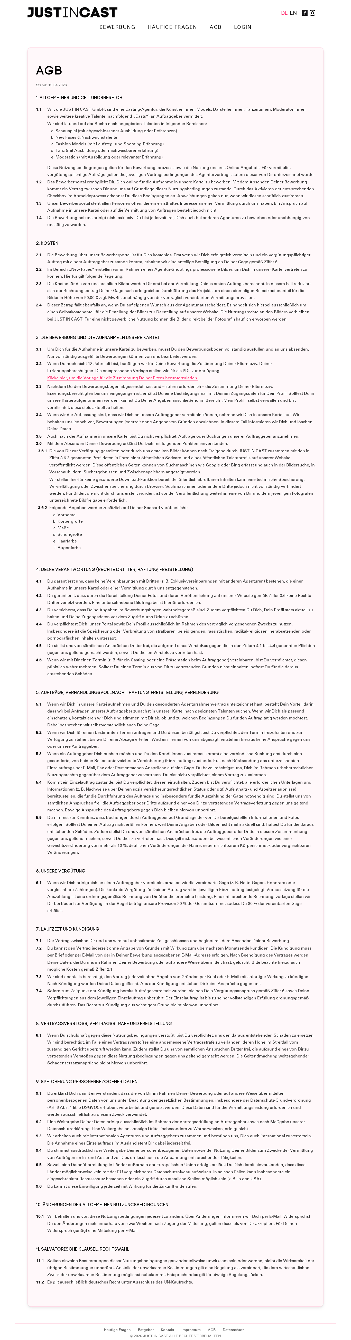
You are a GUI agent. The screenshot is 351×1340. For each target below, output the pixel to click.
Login (243, 27)
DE (284, 13)
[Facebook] (305, 13)
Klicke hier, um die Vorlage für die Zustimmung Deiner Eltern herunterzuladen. (122, 378)
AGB (216, 27)
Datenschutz (233, 1330)
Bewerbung (117, 27)
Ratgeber (146, 1330)
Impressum (191, 1330)
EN (293, 13)
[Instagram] (312, 13)
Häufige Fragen (173, 27)
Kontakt (167, 1330)
